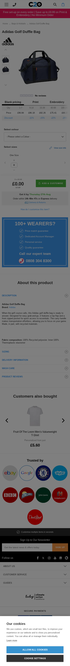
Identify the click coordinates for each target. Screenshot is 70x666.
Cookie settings (35, 658)
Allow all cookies (35, 650)
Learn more (12, 640)
